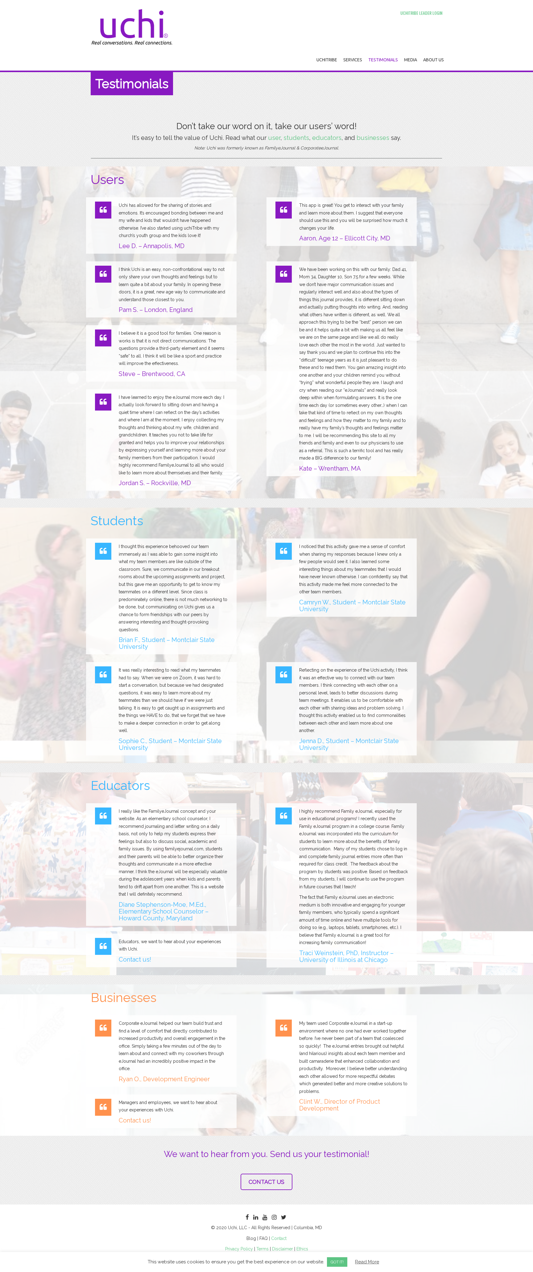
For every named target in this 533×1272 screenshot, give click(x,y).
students (295, 137)
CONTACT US (266, 1182)
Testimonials (383, 59)
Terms (262, 1248)
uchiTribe (326, 59)
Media (410, 59)
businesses (374, 137)
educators (326, 137)
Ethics (302, 1248)
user (273, 137)
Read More (367, 1262)
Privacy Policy (239, 1248)
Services (352, 59)
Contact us (134, 959)
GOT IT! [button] (337, 1262)
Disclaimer (282, 1248)
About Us (433, 59)
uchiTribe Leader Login (421, 13)
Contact (279, 1238)
